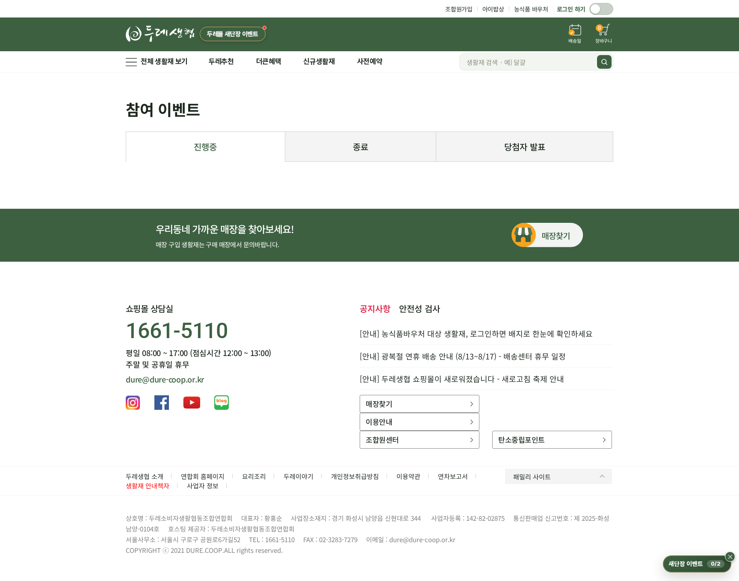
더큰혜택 (268, 61)
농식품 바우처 (531, 9)
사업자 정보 (203, 485)
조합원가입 (459, 9)
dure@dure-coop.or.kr (165, 379)
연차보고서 (453, 476)
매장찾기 (379, 403)
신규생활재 (318, 61)
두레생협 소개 (144, 476)
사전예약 (369, 61)
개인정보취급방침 (355, 476)
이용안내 (379, 421)
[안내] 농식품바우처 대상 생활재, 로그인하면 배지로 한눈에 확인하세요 (476, 333)
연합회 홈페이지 (203, 476)
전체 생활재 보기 (164, 61)
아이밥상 (493, 9)
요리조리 (254, 476)
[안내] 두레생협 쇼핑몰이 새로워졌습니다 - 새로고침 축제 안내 (462, 378)
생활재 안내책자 (147, 485)
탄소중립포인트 (521, 439)
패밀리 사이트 (532, 476)
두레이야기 (298, 476)
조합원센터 (382, 439)
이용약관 (408, 476)
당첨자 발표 (524, 146)
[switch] (601, 9)
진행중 (205, 146)
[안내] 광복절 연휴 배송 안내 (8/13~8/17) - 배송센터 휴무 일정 (463, 356)
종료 (360, 146)
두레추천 (221, 61)
